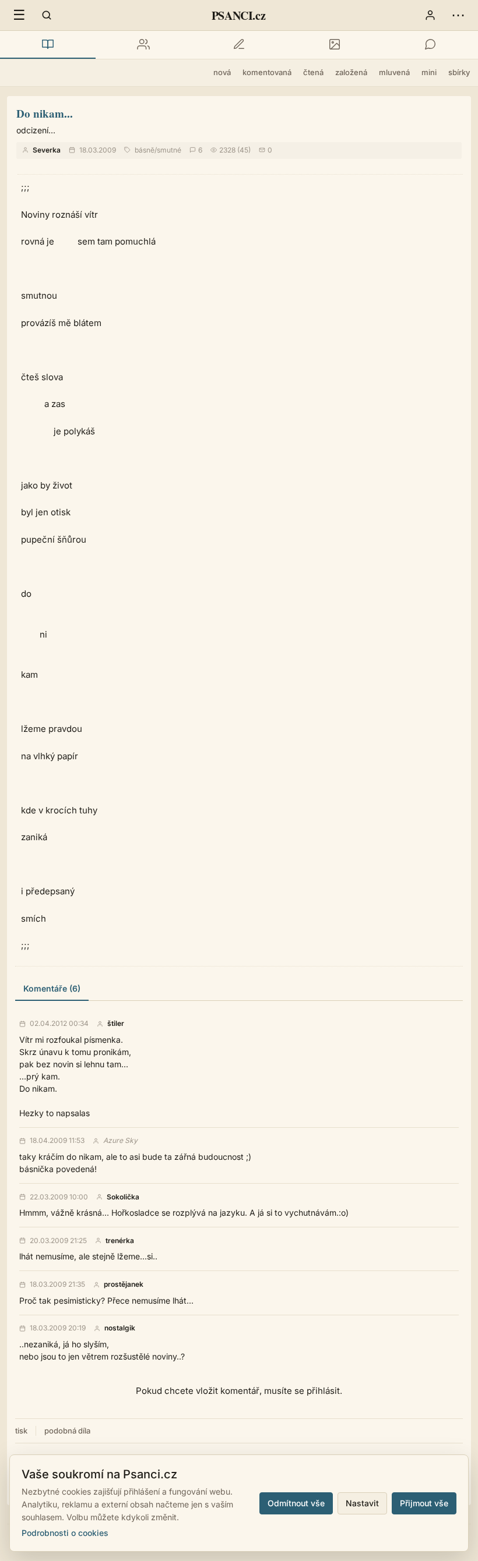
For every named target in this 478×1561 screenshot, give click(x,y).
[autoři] (143, 45)
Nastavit (362, 1503)
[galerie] (334, 45)
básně (144, 150)
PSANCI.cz (238, 15)
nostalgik (119, 1328)
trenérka (120, 1240)
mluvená (394, 72)
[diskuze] (430, 45)
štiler (115, 1023)
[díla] (48, 45)
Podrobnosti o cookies (65, 1533)
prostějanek (123, 1284)
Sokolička (123, 1197)
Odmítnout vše (296, 1503)
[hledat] (46, 15)
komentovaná (266, 72)
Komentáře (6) (51, 988)
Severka (47, 150)
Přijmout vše (424, 1503)
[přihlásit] (430, 15)
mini (429, 72)
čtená (313, 72)
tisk (21, 1430)
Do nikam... (44, 113)
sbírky (459, 72)
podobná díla (67, 1430)
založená (351, 72)
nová (222, 72)
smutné (169, 150)
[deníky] (239, 45)
